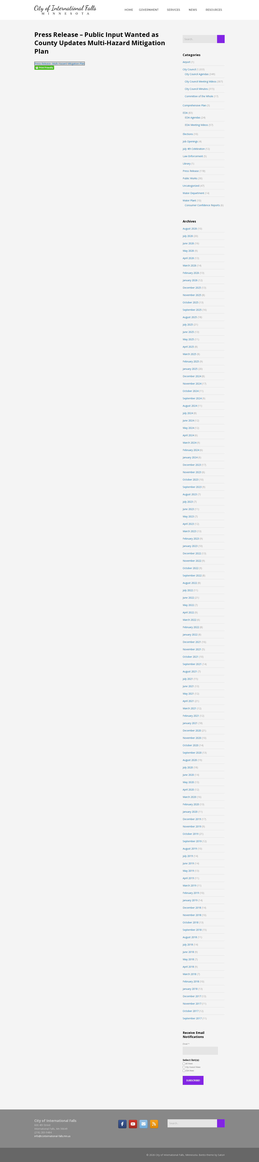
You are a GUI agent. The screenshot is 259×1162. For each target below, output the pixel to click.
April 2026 (188, 258)
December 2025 (192, 287)
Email (186, 1043)
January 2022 (190, 634)
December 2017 (192, 996)
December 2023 (192, 464)
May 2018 (188, 959)
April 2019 (188, 878)
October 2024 (190, 391)
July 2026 (188, 236)
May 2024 (188, 428)
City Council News (193, 1067)
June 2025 (188, 332)
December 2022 (192, 553)
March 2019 (189, 885)
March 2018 (189, 974)
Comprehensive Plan (194, 105)
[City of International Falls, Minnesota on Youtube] (133, 1124)
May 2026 (188, 250)
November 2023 (192, 472)
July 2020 (188, 767)
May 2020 (188, 782)
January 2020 (190, 811)
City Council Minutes (196, 89)
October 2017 (190, 1011)
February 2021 (191, 715)
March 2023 (189, 531)
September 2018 (192, 929)
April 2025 (188, 346)
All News (189, 1063)
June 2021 (188, 686)
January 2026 (190, 280)
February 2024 (191, 450)
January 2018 (190, 988)
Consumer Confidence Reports (202, 205)
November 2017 (192, 1003)
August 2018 (190, 937)
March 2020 (189, 797)
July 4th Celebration (194, 148)
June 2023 (188, 509)
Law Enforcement (193, 156)
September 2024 (192, 398)
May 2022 (188, 605)
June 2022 (188, 597)
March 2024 (189, 442)
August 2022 (190, 583)
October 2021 (190, 656)
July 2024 (188, 413)
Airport (186, 62)
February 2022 (191, 627)
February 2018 (191, 981)
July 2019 (188, 856)
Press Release (191, 171)
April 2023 (188, 523)
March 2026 (189, 265)
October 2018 (190, 922)
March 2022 (189, 619)
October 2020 (190, 745)
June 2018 (188, 952)
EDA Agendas (192, 117)
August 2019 (190, 848)
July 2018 (188, 944)
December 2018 (192, 907)
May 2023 (188, 516)
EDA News (189, 1070)
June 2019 (188, 863)
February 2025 (191, 361)
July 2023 (188, 501)
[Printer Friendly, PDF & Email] (44, 67)
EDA (185, 112)
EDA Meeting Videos (196, 125)
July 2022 (188, 590)
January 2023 (190, 546)
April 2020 (188, 789)
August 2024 (190, 405)
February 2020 (191, 804)
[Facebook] (122, 1124)
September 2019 (192, 841)
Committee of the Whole (199, 96)
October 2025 (190, 302)
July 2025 (188, 324)
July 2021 (188, 678)
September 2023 (192, 487)
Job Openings (190, 141)
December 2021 (192, 642)
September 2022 (192, 575)
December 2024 (192, 376)
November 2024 (192, 383)
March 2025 (189, 354)
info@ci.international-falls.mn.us (52, 1136)
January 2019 (190, 900)
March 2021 (189, 708)
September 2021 (192, 664)
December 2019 (192, 819)
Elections (188, 134)
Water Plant (189, 200)
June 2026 (188, 243)
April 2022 (188, 612)
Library (186, 163)
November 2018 (192, 915)
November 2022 (192, 560)
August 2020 (190, 760)
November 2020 (192, 738)
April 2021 (188, 701)
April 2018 (188, 966)
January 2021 (190, 723)
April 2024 (188, 435)
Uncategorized (191, 185)
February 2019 (191, 893)
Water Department (193, 193)
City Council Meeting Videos (200, 81)
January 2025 (190, 368)
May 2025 (188, 339)
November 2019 (192, 826)
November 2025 (192, 295)
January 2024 (190, 457)
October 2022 (190, 568)
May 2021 (188, 693)
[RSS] (154, 1124)
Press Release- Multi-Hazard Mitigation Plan (60, 63)
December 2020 (192, 730)
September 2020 (192, 752)
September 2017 (192, 1018)
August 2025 (190, 317)
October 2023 (190, 479)
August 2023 (190, 494)
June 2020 (188, 774)
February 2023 (191, 538)
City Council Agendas (197, 74)
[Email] (143, 1124)
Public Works (190, 178)
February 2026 (191, 273)
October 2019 (190, 833)
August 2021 (190, 671)
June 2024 (188, 420)
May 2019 (188, 870)
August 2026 (190, 228)
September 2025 (192, 309)
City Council (189, 69)
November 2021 (192, 649)
